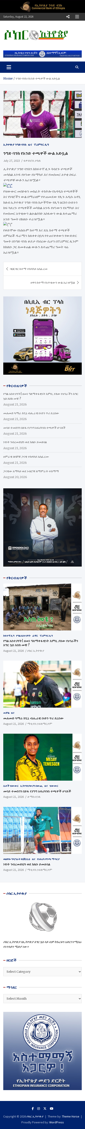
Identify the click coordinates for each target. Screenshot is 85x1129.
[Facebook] (33, 1108)
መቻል (6, 712)
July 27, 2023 (11, 161)
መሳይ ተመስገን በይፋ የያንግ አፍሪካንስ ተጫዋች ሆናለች (34, 428)
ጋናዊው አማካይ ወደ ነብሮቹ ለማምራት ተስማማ (31, 471)
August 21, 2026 (13, 651)
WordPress (56, 1122)
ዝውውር (53, 785)
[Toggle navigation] (8, 67)
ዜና (30, 144)
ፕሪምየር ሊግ (41, 144)
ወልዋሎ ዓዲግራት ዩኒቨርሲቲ (16, 859)
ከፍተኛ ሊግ (8, 635)
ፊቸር (35, 635)
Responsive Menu (67, 17)
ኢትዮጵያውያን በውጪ (31, 785)
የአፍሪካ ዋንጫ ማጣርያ (48, 859)
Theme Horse (70, 1116)
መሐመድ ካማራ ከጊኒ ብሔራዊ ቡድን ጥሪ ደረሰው (31, 413)
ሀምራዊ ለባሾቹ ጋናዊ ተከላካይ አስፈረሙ (26, 457)
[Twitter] (45, 1108)
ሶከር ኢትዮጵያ (35, 651)
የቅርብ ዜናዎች (17, 577)
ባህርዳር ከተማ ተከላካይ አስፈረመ (29, 269)
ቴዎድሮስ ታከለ (32, 161)
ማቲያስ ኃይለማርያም (39, 724)
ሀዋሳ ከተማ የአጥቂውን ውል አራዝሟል (53, 282)
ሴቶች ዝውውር (11, 785)
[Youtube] (51, 1108)
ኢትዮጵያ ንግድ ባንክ (14, 144)
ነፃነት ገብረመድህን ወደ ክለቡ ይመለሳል (25, 442)
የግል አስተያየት (23, 635)
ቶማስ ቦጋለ (33, 797)
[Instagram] (39, 1108)
